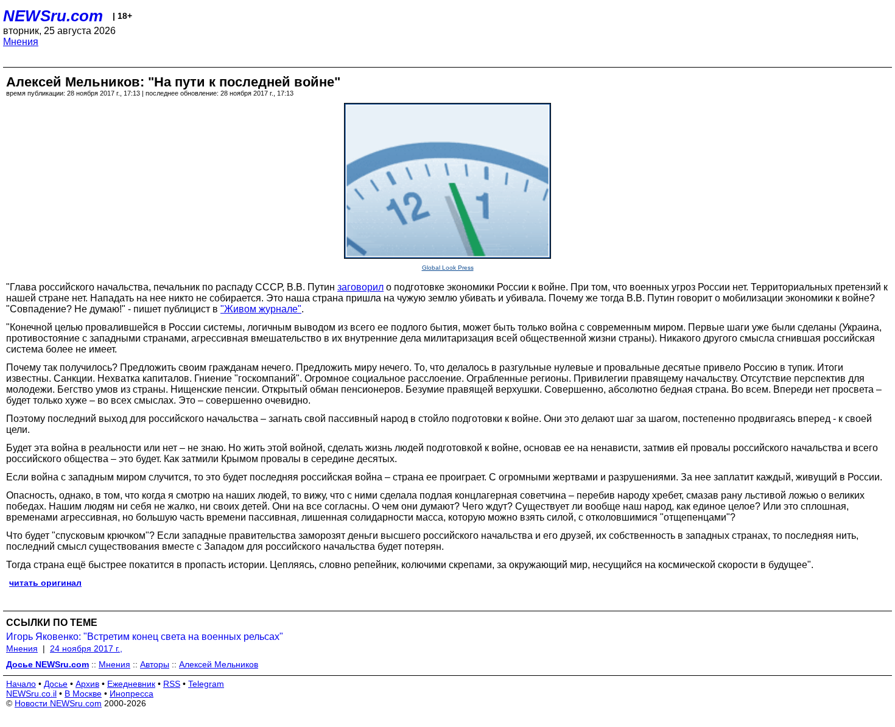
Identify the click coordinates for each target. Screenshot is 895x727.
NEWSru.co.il (31, 693)
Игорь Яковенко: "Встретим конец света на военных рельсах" (144, 636)
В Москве (83, 693)
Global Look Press (448, 267)
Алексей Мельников (218, 664)
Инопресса (131, 693)
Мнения (20, 42)
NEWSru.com (53, 16)
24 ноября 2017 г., (86, 648)
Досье (56, 684)
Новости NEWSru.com (58, 703)
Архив (87, 684)
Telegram (206, 684)
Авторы (154, 664)
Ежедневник (131, 684)
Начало (21, 684)
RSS (171, 684)
